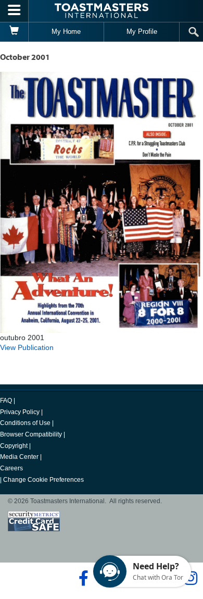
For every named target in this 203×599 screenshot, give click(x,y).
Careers (11, 468)
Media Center (19, 456)
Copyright (14, 446)
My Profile (141, 31)
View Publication (27, 347)
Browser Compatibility (31, 434)
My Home (66, 31)
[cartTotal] (14, 32)
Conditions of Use (25, 423)
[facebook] (82, 578)
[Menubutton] (14, 11)
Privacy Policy (20, 412)
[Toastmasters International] (101, 10)
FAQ (6, 400)
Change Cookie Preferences (43, 479)
